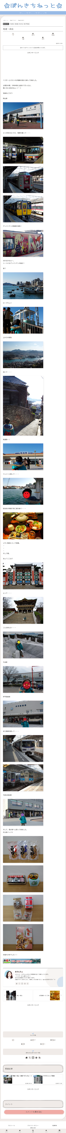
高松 (13, 23)
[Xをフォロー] (19, 984)
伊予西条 (27, 23)
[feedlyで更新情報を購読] (25, 984)
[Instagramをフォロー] (22, 984)
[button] (43, 38)
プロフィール (11, 1125)
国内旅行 (7, 23)
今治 (22, 23)
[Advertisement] (33, 65)
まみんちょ (19, 971)
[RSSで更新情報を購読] (28, 984)
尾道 (17, 23)
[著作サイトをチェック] (17, 984)
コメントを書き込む (34, 1112)
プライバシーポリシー (33, 1125)
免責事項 (54, 1125)
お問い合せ (33, 1127)
